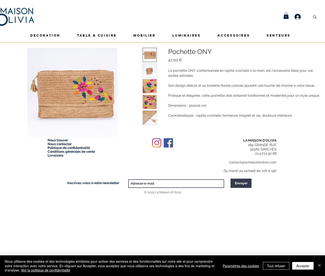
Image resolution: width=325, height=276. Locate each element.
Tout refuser (276, 265)
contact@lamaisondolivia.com (252, 162)
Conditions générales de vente (71, 151)
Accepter (303, 265)
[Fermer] (319, 265)
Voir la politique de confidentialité (45, 270)
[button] (286, 15)
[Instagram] (156, 143)
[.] (300, 16)
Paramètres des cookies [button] (241, 265)
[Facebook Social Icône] (168, 143)
